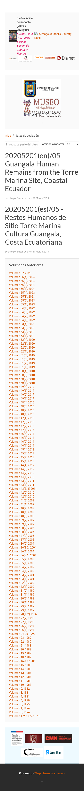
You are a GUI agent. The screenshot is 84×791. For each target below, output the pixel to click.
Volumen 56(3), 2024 (22, 280)
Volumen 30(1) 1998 (21, 602)
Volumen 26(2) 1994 (21, 626)
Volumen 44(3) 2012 (21, 469)
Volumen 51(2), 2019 (22, 363)
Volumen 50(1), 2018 (22, 382)
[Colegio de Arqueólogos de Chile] (32, 752)
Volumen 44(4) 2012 (21, 465)
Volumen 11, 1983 (20, 680)
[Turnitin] (53, 752)
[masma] (42, 104)
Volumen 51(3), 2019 (22, 359)
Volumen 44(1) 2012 (21, 477)
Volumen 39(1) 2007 (21, 524)
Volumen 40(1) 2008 (21, 512)
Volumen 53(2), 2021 (22, 331)
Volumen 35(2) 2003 (21, 559)
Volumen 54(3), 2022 (22, 312)
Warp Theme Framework (49, 773)
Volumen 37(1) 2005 (21, 539)
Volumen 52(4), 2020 (22, 339)
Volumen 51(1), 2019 (22, 367)
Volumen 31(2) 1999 (21, 590)
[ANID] (17, 738)
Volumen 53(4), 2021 (22, 324)
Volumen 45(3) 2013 (21, 453)
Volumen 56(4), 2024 (22, 277)
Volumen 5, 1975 (19, 704)
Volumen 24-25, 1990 (22, 633)
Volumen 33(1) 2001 (21, 578)
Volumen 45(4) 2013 (21, 449)
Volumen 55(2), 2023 (22, 300)
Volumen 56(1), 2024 (22, 288)
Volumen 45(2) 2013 (21, 457)
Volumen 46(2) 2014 (21, 441)
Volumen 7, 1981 (19, 696)
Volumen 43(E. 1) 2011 (23, 488)
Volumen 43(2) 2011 (21, 480)
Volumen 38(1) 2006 (21, 531)
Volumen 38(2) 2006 (21, 527)
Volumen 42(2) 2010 (21, 492)
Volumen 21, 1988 (20, 645)
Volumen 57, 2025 (20, 273)
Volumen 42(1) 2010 (21, 496)
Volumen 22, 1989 (20, 641)
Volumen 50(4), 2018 (22, 371)
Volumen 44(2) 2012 (21, 473)
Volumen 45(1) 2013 (21, 461)
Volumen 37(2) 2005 (21, 535)
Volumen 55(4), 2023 (22, 292)
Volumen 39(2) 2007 (21, 520)
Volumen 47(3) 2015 (21, 422)
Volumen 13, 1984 (20, 673)
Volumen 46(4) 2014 (21, 433)
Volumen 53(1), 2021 (22, 335)
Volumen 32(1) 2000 (21, 586)
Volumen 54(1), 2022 (22, 320)
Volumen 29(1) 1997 (21, 610)
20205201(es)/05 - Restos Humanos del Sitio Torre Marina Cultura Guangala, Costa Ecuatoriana (36, 225)
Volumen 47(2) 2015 (21, 426)
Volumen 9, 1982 (19, 688)
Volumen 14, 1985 (20, 669)
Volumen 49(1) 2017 (21, 398)
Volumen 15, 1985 (20, 665)
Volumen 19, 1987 (20, 653)
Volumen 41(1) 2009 (21, 504)
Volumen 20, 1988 (20, 649)
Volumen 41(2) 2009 (21, 500)
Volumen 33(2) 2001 (21, 575)
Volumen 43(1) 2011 (21, 484)
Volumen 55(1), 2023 (22, 304)
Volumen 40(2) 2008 (21, 508)
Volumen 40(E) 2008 (21, 516)
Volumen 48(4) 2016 (21, 402)
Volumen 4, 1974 (19, 708)
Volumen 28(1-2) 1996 (23, 614)
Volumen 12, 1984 (20, 676)
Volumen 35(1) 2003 (21, 563)
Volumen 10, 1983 (20, 684)
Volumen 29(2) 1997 (21, 606)
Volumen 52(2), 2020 (22, 347)
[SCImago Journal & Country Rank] (54, 35)
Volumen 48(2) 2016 (21, 410)
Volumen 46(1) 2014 (21, 445)
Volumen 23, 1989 (20, 637)
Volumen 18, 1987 (20, 657)
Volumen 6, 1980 (19, 700)
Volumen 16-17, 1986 (22, 661)
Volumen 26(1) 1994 (21, 629)
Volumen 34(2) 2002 (21, 567)
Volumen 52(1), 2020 (22, 351)
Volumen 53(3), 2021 (22, 328)
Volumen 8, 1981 (19, 692)
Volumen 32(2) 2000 (21, 582)
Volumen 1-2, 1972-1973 (24, 716)
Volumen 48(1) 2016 (21, 414)
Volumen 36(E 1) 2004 (22, 555)
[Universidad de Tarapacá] (41, 88)
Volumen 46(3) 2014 (21, 437)
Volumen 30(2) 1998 (21, 598)
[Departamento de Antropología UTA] (42, 113)
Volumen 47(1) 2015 (21, 429)
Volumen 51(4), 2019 (22, 355)
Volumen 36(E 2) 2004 (22, 547)
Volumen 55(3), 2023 (22, 296)
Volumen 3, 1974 (19, 712)
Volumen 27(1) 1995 (21, 622)
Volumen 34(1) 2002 (21, 571)
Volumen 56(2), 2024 (22, 284)
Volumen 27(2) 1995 (21, 618)
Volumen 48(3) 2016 (21, 406)
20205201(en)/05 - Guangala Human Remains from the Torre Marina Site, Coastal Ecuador (41, 172)
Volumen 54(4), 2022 (22, 308)
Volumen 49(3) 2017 (21, 390)
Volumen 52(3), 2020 (22, 343)
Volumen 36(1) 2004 (21, 551)
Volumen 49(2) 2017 (21, 394)
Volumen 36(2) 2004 (21, 543)
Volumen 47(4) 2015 (21, 418)
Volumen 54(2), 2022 (22, 316)
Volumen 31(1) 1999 (21, 594)
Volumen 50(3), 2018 (22, 375)
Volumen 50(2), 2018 (22, 379)
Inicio (8, 135)
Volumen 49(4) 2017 (21, 386)
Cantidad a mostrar (52, 144)
